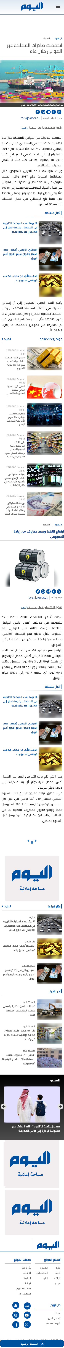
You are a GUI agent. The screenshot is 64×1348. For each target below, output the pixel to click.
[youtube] (27, 1315)
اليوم (60, 598)
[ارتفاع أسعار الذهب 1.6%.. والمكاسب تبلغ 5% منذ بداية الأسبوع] (44, 358)
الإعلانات (27, 1283)
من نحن (57, 1313)
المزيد (7, 339)
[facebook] (54, 112)
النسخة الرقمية (29, 1343)
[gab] (27, 1306)
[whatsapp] (43, 112)
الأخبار (57, 1268)
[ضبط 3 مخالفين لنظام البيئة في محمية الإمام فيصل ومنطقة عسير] (49, 1009)
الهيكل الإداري (53, 1318)
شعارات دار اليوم (24, 1288)
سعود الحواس (56, 118)
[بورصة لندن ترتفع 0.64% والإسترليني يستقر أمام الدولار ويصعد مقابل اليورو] (44, 504)
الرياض (46, 118)
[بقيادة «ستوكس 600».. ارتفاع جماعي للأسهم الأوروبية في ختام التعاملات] (44, 475)
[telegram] (48, 112)
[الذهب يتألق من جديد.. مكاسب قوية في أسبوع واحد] (49, 948)
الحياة (57, 1273)
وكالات (54, 598)
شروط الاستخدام (53, 1323)
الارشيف (27, 1273)
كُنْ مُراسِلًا (26, 1268)
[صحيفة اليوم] (32, 6)
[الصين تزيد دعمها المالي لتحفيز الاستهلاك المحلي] (44, 387)
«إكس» (24, 127)
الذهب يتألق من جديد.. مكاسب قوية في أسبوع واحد (20, 278)
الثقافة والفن (42, 1273)
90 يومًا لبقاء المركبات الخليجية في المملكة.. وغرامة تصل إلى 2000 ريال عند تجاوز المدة (20, 227)
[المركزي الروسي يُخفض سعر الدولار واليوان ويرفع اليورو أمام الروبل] (49, 973)
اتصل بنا (27, 1278)
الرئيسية (58, 38)
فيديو (57, 1283)
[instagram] (15, 1315)
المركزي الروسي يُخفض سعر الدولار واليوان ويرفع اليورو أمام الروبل (20, 253)
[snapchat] (15, 1305)
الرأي (45, 1278)
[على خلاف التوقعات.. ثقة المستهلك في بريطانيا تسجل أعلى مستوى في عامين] (44, 443)
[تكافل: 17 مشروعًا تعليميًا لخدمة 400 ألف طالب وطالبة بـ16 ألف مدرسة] (49, 1058)
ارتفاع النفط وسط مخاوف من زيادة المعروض (39, 533)
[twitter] (59, 112)
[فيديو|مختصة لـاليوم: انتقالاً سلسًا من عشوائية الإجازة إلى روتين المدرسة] (32, 1104)
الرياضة (57, 1278)
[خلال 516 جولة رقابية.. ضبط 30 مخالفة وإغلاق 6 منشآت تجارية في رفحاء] (49, 1033)
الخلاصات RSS (25, 1294)
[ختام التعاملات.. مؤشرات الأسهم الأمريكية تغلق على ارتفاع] (44, 414)
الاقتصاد (46, 38)
